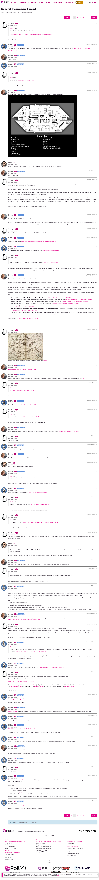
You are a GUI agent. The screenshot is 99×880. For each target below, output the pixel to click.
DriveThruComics (9, 854)
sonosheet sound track (16, 686)
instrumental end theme (70, 686)
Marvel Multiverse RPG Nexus (43, 848)
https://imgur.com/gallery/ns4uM (23, 68)
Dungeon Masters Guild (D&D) (75, 848)
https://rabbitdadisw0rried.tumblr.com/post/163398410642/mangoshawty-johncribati (31, 34)
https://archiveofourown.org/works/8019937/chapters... (62, 298)
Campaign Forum (15, 12)
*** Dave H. (13, 548)
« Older (67, 17)
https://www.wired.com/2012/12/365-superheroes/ (51, 667)
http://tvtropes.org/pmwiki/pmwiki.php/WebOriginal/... (22, 729)
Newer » (94, 17)
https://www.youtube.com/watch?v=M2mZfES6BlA (21, 681)
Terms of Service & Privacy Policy (31, 830)
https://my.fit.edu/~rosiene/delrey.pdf (38, 492)
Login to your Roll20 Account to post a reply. (25, 822)
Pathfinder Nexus (40, 843)
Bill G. (10, 45)
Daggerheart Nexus (41, 845)
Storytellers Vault (71, 855)
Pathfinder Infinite (71, 850)
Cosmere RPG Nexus (41, 850)
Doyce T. (12, 28)
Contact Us (44, 830)
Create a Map (70, 843)
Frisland (45, 360)
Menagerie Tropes (12, 711)
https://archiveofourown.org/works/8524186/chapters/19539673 (24, 619)
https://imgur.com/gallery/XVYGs (50, 250)
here (58, 875)
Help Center (49, 830)
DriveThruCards (9, 858)
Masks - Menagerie (5, 12)
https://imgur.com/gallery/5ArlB (29, 405)
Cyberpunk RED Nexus (42, 852)
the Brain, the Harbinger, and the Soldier (69, 431)
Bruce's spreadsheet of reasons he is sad (29, 318)
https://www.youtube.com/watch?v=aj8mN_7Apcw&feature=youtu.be (38, 241)
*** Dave (11, 23)
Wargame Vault (9, 859)
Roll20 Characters (9, 845)
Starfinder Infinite (71, 851)
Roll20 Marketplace (10, 846)
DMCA (39, 830)
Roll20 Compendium (10, 848)
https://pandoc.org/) (23, 792)
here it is (84, 378)
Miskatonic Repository (73, 853)
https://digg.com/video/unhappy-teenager (18, 805)
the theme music (38, 686)
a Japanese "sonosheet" (30, 685)
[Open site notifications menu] (89, 2)
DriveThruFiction (9, 856)
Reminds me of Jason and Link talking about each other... (22, 369)
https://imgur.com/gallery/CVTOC (16, 699)
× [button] (97, 874)
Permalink (10, 25)
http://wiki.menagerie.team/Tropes (17, 780)
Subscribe (79, 2)
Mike (10, 162)
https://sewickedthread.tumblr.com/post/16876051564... (22, 590)
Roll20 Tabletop (9, 843)
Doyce (11, 55)
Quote (15, 25)
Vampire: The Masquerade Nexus (44, 846)
